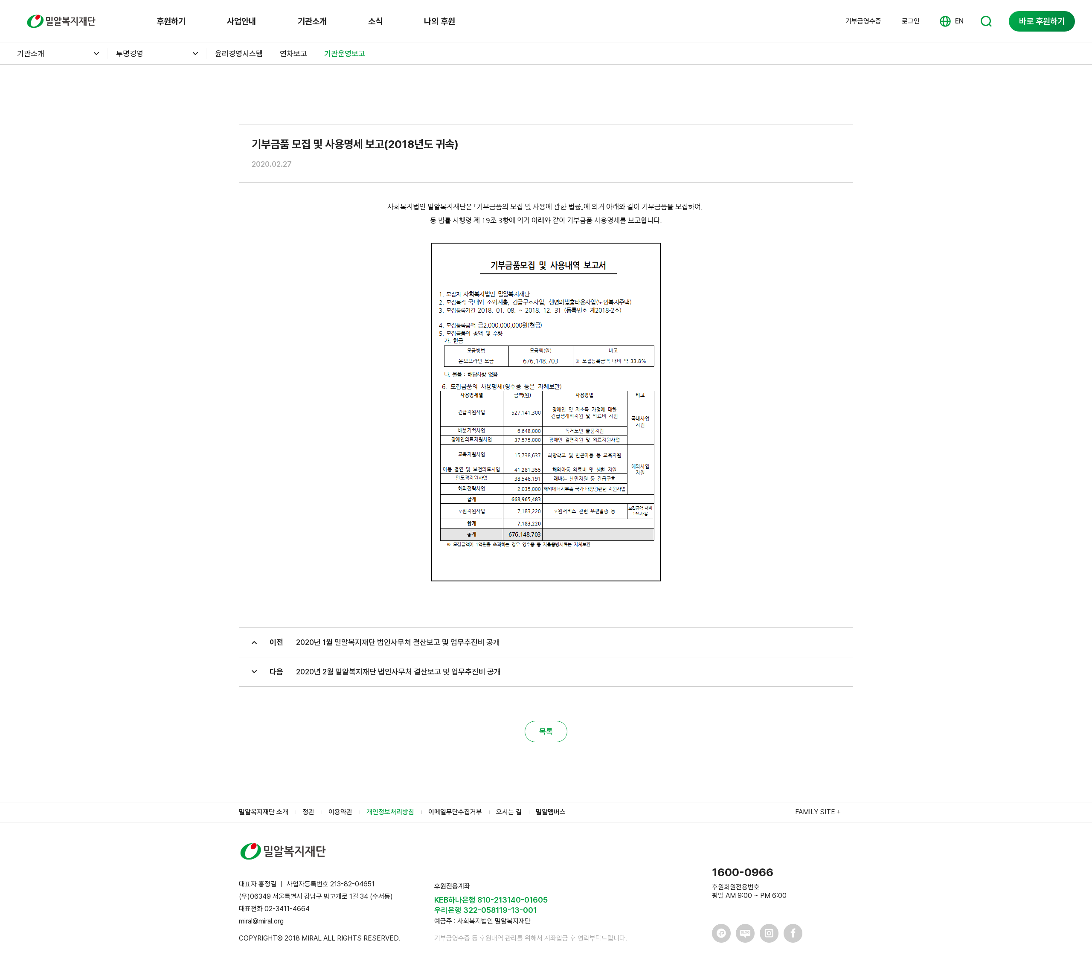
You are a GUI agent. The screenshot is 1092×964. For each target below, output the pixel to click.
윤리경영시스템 (239, 53)
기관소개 (312, 21)
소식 (375, 21)
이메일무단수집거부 (455, 812)
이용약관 (340, 812)
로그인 (911, 21)
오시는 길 (509, 812)
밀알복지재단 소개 (263, 812)
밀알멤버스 (551, 812)
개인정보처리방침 (390, 812)
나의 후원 (439, 21)
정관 (308, 812)
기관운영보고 (344, 53)
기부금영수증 (863, 21)
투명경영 (129, 53)
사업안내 (241, 21)
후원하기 (171, 21)
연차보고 (293, 53)
